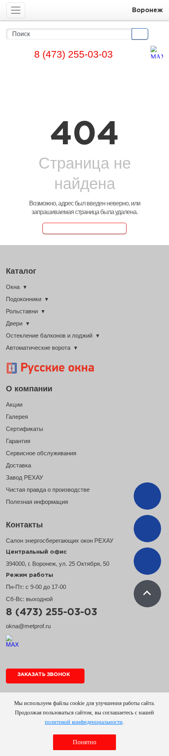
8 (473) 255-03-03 (73, 54)
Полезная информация (37, 501)
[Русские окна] (59, 368)
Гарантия (18, 441)
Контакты (24, 524)
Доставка (18, 465)
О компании (29, 388)
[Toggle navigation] (15, 10)
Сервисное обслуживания (41, 453)
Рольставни (22, 311)
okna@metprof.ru (28, 626)
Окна (13, 287)
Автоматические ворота (38, 347)
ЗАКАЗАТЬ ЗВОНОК (43, 674)
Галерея (17, 416)
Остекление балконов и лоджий (49, 335)
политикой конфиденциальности (84, 722)
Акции (14, 404)
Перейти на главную (84, 228)
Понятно (84, 742)
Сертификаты (24, 428)
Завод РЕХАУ (24, 477)
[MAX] (157, 52)
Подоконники (23, 299)
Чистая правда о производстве (48, 489)
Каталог (21, 271)
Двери (14, 323)
